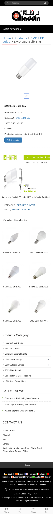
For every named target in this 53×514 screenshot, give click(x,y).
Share (6, 512)
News (29, 481)
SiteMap (42, 484)
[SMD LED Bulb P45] (40, 238)
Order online (14, 140)
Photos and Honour (41, 481)
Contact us (32, 484)
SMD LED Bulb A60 (12, 287)
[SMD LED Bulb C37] (13, 238)
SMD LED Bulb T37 (26, 205)
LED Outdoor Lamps (14, 365)
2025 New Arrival (13, 370)
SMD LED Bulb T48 (21, 209)
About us (11, 481)
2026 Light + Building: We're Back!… (22, 404)
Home (7, 38)
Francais (32, 474)
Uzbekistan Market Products (18, 376)
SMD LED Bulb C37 (12, 252)
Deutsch (11, 474)
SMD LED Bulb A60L (38, 287)
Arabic (38, 477)
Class (33, 512)
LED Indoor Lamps (13, 359)
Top (46, 512)
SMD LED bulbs (22, 118)
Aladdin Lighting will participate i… (20, 411)
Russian (47, 477)
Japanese (18, 477)
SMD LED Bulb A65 (39, 321)
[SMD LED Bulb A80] (13, 307)
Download (12, 484)
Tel (20, 512)
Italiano (42, 474)
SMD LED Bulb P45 (39, 252)
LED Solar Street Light (15, 381)
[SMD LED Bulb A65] (40, 307)
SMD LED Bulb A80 (12, 321)
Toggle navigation (11, 29)
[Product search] (45, 2)
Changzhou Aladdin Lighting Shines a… (23, 398)
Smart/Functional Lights (16, 354)
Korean (28, 477)
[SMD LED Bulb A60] (13, 273)
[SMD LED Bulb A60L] (40, 273)
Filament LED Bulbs (14, 343)
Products (20, 38)
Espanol (21, 474)
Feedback (22, 484)
